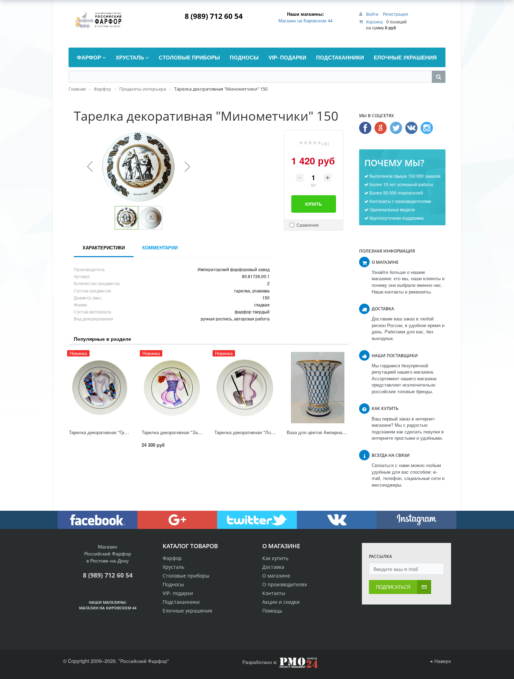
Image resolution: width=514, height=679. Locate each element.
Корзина (374, 21)
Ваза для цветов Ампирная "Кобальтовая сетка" (338, 432)
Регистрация (395, 14)
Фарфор (172, 558)
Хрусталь (173, 567)
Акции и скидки (281, 602)
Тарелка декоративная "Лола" (246, 432)
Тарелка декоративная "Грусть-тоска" (108, 432)
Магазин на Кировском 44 (305, 20)
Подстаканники (181, 602)
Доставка (273, 567)
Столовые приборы (186, 575)
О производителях (284, 584)
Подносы (173, 584)
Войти (372, 14)
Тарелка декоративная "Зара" (173, 432)
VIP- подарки (178, 593)
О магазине (276, 575)
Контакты (273, 593)
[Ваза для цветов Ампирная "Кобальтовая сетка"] (317, 387)
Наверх (442, 660)
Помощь (272, 610)
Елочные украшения (187, 610)
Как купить (275, 558)
